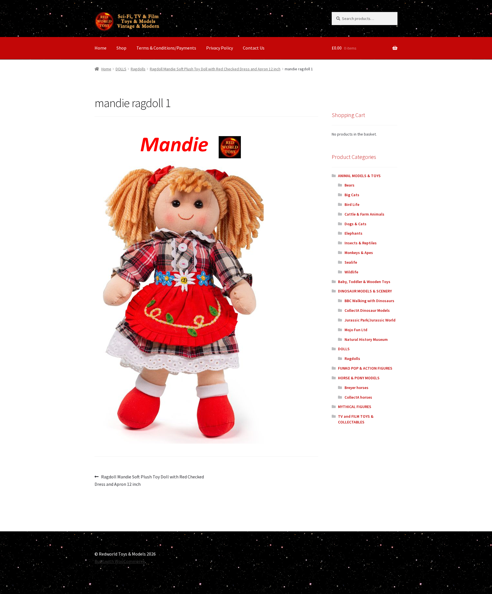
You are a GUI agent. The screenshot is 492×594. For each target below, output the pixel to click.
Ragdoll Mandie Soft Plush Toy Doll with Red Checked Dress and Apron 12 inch (215, 68)
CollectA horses (358, 397)
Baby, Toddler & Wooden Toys (364, 281)
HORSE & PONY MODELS (359, 377)
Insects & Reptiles (361, 242)
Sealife (351, 262)
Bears (349, 185)
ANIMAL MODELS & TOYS (359, 175)
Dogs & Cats (355, 223)
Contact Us (254, 48)
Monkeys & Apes (359, 252)
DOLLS (121, 68)
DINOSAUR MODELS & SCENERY (365, 291)
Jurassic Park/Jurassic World (370, 320)
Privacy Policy (219, 48)
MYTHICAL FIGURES (354, 406)
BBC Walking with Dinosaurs (369, 300)
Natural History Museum (366, 339)
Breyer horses (356, 387)
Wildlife (351, 272)
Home (100, 48)
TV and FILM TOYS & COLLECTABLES (356, 419)
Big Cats (352, 194)
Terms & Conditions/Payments (166, 48)
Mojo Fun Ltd (356, 329)
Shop (121, 48)
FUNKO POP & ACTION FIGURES (365, 368)
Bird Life (352, 204)
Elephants (353, 233)
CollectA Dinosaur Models (367, 310)
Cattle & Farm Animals (364, 214)
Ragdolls (138, 68)
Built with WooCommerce (120, 561)
